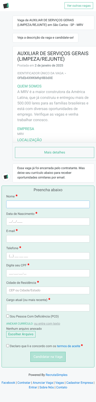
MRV (20, 134)
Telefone (12, 248)
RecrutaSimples (56, 375)
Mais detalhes (54, 152)
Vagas (59, 383)
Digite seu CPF (16, 265)
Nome (10, 196)
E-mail (10, 231)
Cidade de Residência (21, 283)
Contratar (23, 383)
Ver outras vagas (79, 5)
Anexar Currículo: (19, 323)
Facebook (8, 383)
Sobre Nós (46, 387)
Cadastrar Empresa (79, 383)
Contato (61, 387)
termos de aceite (69, 346)
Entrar (33, 387)
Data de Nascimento (20, 214)
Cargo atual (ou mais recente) (26, 300)
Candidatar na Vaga (48, 357)
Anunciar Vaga (43, 383)
